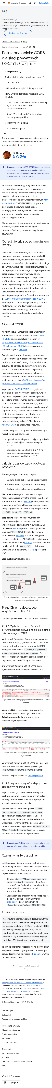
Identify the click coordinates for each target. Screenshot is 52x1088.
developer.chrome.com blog (23, 176)
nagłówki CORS (9, 425)
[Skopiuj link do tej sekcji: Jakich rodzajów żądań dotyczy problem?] (17, 467)
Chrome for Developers (11, 42)
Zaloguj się (44, 3)
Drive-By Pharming (14, 299)
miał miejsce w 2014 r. (35, 299)
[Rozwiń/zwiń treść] (20, 72)
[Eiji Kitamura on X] (14, 157)
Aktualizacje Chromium (11, 1030)
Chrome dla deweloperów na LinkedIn (17, 1061)
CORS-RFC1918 (22, 389)
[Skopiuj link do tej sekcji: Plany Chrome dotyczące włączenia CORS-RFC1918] (39, 611)
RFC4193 (28, 542)
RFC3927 (20, 535)
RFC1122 (17, 528)
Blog (4, 11)
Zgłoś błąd (6, 1015)
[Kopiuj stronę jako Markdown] (31, 64)
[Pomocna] (30, 47)
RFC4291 (32, 550)
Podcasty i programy (10, 1042)
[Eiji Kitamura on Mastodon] (21, 157)
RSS (3, 1065)
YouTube (5, 1057)
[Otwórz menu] (4, 3)
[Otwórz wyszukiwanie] (30, 3)
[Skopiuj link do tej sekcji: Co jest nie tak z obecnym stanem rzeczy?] (15, 245)
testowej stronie (35, 775)
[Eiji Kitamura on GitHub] (17, 157)
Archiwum (6, 1038)
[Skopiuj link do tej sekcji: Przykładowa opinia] (26, 912)
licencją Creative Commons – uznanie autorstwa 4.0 (22, 983)
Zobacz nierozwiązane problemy (15, 1019)
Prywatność (15, 1076)
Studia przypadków (10, 1034)
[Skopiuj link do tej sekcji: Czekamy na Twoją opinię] (39, 855)
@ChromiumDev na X (10, 1053)
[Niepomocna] (34, 47)
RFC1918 (23, 349)
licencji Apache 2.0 (34, 985)
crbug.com (12, 902)
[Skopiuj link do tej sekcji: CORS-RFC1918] (25, 324)
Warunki (5, 1076)
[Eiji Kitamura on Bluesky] (24, 157)
